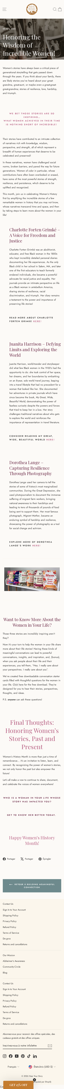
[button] (18, 1085)
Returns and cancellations (15, 944)
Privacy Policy (9, 921)
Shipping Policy (10, 915)
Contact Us (8, 903)
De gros (7, 938)
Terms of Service (11, 932)
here (36, 321)
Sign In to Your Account (14, 909)
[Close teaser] (34, 1079)
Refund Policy (9, 927)
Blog (5, 972)
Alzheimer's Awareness (14, 961)
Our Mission (9, 955)
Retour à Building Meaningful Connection (34, 885)
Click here (18, 684)
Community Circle (11, 966)
